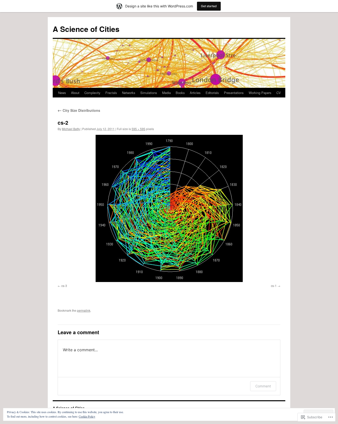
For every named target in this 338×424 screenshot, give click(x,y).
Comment (263, 386)
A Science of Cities (86, 29)
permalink (83, 310)
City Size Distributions (79, 110)
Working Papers (260, 92)
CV (278, 92)
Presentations (234, 92)
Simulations (148, 92)
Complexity (92, 92)
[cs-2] (169, 208)
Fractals (111, 92)
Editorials (212, 92)
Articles (195, 92)
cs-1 (274, 285)
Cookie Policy (87, 416)
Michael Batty (71, 129)
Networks (128, 92)
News (62, 92)
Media (166, 92)
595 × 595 (138, 129)
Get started (209, 6)
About (75, 92)
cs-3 (64, 285)
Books (180, 92)
